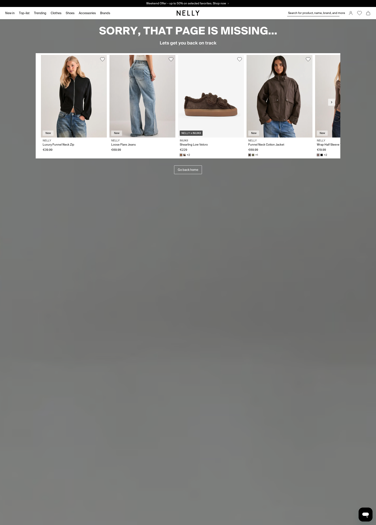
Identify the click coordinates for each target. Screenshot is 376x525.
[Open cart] (368, 13)
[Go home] (188, 13)
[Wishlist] (359, 13)
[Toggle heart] (102, 59)
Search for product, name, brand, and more (313, 13)
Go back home (188, 170)
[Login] (350, 13)
